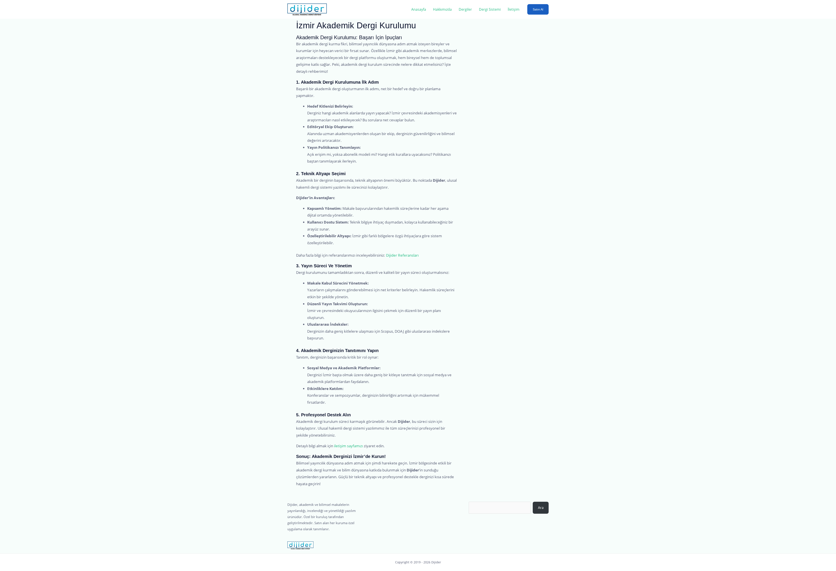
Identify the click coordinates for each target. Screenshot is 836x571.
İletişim (513, 9)
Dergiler (465, 9)
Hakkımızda (442, 9)
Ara (541, 507)
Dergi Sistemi (490, 9)
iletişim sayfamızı (348, 445)
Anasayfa (418, 9)
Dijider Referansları (402, 255)
